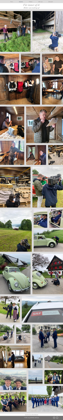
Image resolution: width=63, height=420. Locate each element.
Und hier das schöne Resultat (31, 414)
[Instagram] (54, 417)
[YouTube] (57, 417)
